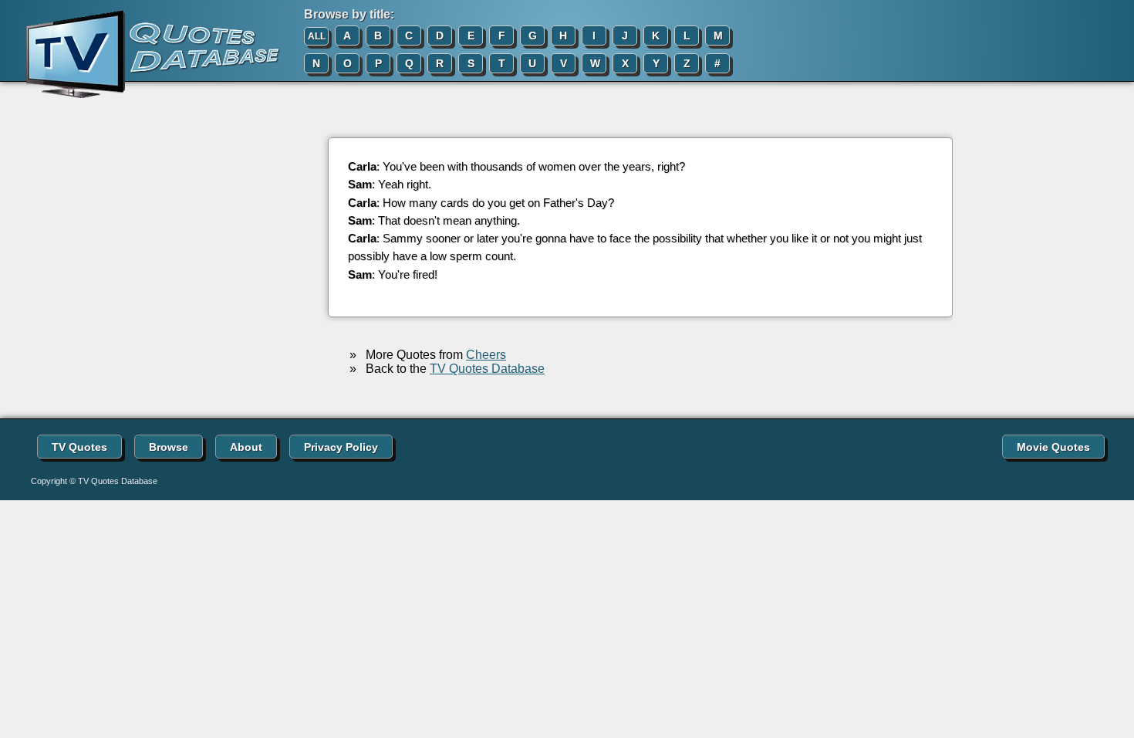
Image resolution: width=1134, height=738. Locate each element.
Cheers (486, 354)
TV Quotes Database (487, 368)
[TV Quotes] (140, 55)
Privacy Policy (341, 447)
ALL (317, 36)
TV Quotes (79, 447)
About (246, 447)
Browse (168, 447)
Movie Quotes (1053, 447)
